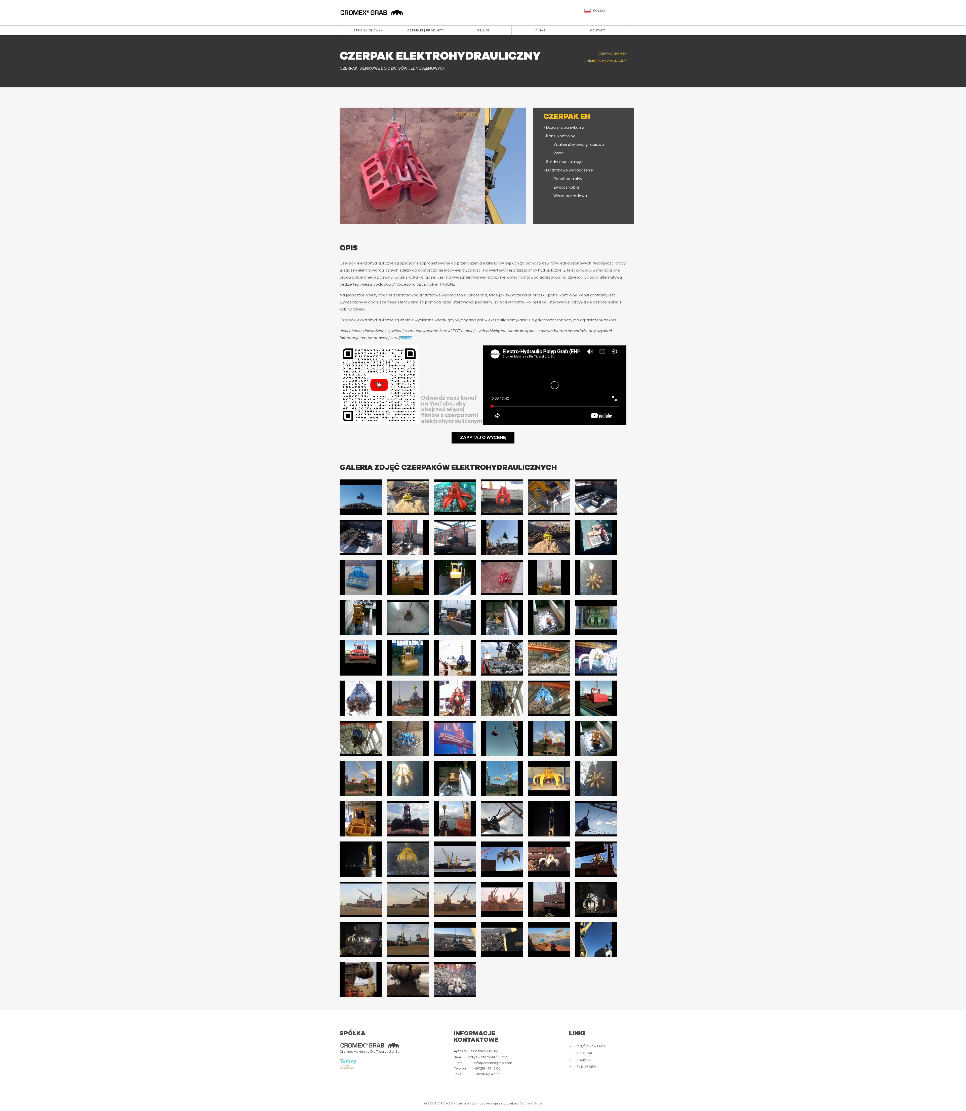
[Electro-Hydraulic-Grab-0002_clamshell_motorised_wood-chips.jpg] (408, 497)
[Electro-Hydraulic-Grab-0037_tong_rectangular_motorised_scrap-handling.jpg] (361, 738)
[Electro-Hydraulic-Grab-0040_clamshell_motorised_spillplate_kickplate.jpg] (502, 738)
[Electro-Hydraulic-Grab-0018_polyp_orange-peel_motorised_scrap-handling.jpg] (596, 577)
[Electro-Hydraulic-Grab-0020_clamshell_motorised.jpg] (408, 617)
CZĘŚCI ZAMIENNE (591, 1046)
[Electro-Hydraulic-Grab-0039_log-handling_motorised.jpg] (455, 738)
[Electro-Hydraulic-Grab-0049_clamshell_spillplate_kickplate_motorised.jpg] (361, 818)
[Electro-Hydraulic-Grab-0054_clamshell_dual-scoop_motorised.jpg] (596, 818)
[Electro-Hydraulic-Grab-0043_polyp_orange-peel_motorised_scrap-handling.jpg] (361, 778)
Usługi (483, 30)
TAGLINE (447, 284)
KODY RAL (585, 1053)
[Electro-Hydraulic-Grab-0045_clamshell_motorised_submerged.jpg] (455, 778)
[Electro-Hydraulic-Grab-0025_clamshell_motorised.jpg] (361, 658)
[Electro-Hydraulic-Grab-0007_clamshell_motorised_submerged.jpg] (361, 537)
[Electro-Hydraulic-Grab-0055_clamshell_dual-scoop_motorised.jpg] (361, 859)
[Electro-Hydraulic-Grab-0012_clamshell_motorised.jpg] (596, 537)
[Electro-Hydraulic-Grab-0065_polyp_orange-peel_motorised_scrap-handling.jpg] (549, 899)
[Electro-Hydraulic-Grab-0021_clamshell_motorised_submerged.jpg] (455, 617)
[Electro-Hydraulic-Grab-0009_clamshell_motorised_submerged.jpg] (455, 537)
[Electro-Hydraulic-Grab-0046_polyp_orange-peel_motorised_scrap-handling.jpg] (502, 778)
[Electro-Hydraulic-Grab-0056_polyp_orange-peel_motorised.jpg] (408, 859)
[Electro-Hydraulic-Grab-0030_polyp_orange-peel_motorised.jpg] (596, 658)
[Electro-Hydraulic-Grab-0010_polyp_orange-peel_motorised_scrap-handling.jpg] (502, 537)
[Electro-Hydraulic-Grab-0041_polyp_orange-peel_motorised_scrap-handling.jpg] (549, 738)
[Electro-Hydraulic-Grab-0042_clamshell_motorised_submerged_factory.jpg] (596, 738)
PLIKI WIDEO (586, 1067)
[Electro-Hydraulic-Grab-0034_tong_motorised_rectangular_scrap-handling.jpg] (502, 698)
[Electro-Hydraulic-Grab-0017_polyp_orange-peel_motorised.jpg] (549, 577)
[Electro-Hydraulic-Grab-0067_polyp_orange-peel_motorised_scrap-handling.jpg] (361, 939)
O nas (540, 30)
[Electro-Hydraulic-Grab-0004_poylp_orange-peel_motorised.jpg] (502, 497)
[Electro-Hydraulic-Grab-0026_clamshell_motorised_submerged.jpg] (408, 658)
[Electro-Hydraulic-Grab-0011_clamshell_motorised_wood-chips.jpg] (549, 537)
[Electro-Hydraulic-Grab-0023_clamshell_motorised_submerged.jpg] (549, 617)
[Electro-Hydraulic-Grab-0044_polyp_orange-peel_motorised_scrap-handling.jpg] (408, 778)
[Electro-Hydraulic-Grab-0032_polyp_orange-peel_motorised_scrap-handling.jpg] (408, 698)
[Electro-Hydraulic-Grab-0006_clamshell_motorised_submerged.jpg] (596, 497)
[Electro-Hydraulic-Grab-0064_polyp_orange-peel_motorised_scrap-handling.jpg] (502, 899)
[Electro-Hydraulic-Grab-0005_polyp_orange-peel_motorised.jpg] (549, 497)
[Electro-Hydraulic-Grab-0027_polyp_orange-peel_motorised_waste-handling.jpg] (455, 658)
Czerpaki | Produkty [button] (425, 30)
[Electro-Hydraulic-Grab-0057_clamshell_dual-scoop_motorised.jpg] (455, 859)
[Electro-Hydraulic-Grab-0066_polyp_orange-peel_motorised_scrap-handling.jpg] (596, 899)
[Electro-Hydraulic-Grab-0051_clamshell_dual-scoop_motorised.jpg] (455, 818)
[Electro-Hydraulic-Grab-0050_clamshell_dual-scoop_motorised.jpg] (408, 818)
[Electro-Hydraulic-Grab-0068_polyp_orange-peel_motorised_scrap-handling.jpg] (408, 939)
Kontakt (597, 30)
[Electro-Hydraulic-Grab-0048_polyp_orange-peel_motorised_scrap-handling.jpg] (596, 778)
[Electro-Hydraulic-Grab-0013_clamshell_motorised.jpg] (361, 577)
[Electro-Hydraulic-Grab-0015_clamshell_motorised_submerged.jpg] (455, 577)
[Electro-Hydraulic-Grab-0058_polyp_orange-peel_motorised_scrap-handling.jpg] (502, 859)
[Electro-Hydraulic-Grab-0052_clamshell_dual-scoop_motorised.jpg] (502, 818)
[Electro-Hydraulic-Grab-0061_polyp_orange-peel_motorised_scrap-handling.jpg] (361, 899)
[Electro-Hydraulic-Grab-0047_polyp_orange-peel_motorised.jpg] (549, 778)
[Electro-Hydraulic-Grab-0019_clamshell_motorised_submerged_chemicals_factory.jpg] (361, 617)
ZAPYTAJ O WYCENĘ (483, 437)
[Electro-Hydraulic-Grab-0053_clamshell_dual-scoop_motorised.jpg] (549, 818)
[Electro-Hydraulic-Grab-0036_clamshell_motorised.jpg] (596, 698)
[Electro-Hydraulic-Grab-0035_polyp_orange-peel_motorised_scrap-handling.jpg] (549, 698)
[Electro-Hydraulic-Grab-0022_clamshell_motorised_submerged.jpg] (502, 617)
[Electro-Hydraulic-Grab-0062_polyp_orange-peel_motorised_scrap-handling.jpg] (408, 899)
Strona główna (368, 30)
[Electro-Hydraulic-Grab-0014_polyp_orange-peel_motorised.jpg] (408, 577)
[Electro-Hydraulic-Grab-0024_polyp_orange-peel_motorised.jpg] (596, 617)
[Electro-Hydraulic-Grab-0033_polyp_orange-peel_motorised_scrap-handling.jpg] (455, 698)
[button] (606, 13)
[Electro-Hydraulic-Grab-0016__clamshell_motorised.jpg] (502, 577)
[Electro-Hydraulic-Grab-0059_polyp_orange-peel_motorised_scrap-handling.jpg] (549, 859)
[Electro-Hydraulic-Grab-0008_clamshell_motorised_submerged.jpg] (408, 537)
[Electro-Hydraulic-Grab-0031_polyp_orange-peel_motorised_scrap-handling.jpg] (361, 698)
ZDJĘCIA (584, 1060)
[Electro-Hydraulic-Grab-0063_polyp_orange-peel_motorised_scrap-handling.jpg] (455, 899)
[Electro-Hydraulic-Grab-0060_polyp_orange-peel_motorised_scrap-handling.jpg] (596, 859)
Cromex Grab (530, 1103)
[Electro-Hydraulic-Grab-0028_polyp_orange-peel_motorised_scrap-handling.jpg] (502, 658)
